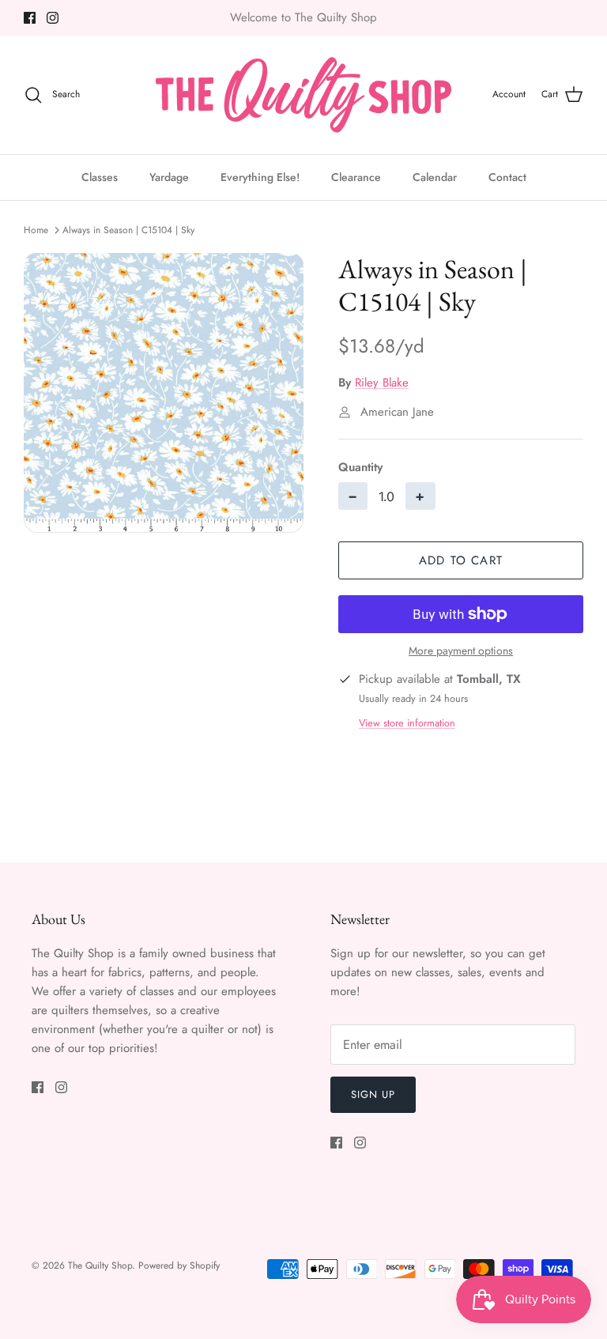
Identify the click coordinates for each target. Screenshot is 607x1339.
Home (36, 230)
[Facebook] (30, 18)
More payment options (461, 651)
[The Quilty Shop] (303, 94)
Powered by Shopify (179, 1265)
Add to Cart (461, 560)
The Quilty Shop (100, 1265)
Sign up (373, 1094)
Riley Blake (382, 382)
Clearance (356, 177)
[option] (164, 393)
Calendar (435, 177)
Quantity (360, 467)
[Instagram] (52, 18)
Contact (507, 177)
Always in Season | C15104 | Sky (128, 230)
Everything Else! (260, 177)
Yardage (169, 177)
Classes (99, 177)
